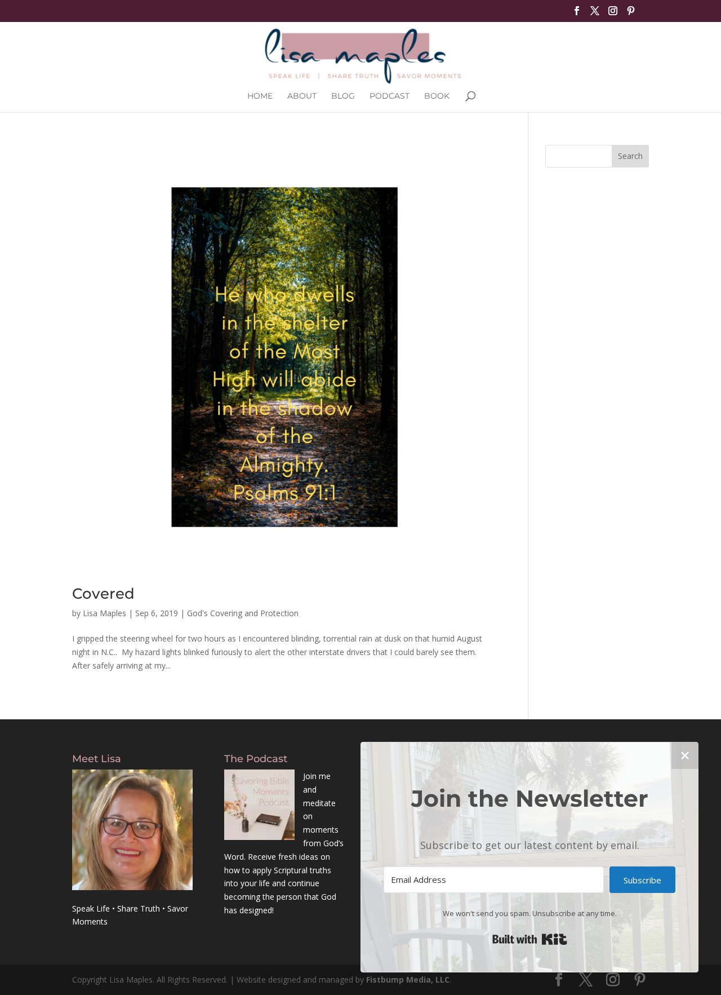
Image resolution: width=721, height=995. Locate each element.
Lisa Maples (104, 613)
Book (436, 96)
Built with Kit (529, 939)
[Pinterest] (630, 14)
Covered (103, 594)
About (302, 96)
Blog (343, 96)
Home (260, 96)
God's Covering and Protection (243, 613)
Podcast (390, 96)
